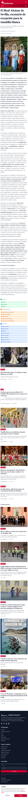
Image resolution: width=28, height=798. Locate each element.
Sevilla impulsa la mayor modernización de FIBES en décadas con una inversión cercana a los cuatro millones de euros (14, 568)
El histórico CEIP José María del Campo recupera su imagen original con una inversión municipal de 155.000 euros (13, 606)
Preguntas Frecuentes (6, 780)
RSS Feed (3, 740)
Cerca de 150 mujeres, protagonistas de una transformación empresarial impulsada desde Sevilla (14, 695)
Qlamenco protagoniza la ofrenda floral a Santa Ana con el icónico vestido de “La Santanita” (13, 472)
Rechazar (7, 795)
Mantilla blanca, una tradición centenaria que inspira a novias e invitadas (13, 433)
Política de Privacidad (5, 750)
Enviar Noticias (4, 781)
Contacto (3, 757)
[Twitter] (4, 723)
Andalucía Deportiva (5, 731)
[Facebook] (1, 723)
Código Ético (3, 748)
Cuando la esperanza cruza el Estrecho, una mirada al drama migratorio (14, 660)
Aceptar (20, 795)
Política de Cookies (5, 752)
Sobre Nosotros (4, 746)
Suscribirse (14, 771)
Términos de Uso (4, 754)
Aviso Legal (3, 755)
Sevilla (2, 735)
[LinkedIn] (8, 723)
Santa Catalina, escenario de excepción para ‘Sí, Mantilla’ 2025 (14, 532)
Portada (2, 729)
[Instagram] (6, 723)
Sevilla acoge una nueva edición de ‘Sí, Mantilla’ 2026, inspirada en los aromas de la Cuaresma (14, 394)
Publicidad (3, 778)
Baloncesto (3, 737)
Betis (2, 733)
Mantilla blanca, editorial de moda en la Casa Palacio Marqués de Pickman (12, 490)
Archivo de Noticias (5, 738)
